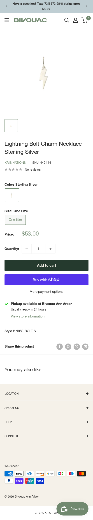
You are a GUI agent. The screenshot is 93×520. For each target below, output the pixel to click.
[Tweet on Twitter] (77, 346)
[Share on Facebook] (59, 346)
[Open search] (66, 20)
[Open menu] (7, 20)
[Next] (86, 6)
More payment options (46, 291)
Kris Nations (15, 163)
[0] (85, 20)
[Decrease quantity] (26, 248)
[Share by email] (85, 346)
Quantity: (12, 249)
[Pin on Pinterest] (68, 346)
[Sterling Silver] (12, 195)
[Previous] (6, 6)
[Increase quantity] (50, 248)
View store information (27, 316)
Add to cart (46, 265)
